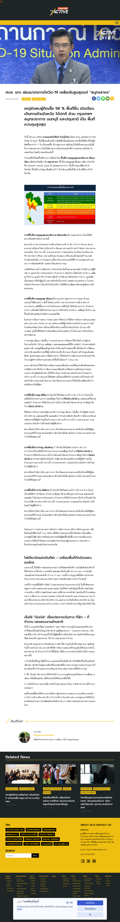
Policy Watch (47, 834)
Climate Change (43, 885)
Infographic (76, 883)
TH (71, 902)
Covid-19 (26, 99)
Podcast (108, 876)
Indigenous (49, 830)
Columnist (66, 883)
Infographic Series (76, 892)
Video (85, 876)
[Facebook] (94, 98)
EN (67, 902)
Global (33, 881)
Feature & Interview (66, 880)
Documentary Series (88, 894)
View (96, 876)
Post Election (14, 839)
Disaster (43, 881)
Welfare (47, 793)
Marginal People (22, 896)
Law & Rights (86, 789)
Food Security (21, 888)
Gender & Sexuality (102, 789)
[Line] (103, 98)
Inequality (12, 834)
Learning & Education (52, 789)
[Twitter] (98, 98)
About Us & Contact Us (96, 824)
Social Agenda (51, 839)
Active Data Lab (15, 830)
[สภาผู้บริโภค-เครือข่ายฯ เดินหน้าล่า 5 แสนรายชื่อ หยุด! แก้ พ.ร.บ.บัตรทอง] (22, 775)
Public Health (39, 99)
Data (73, 876)
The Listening (32, 844)
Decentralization (22, 883)
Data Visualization (77, 880)
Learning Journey (87, 887)
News (54, 876)
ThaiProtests (14, 844)
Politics (9, 881)
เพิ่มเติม (19, 909)
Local (32, 886)
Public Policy (32, 839)
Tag (8, 825)
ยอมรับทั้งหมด (90, 903)
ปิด (90, 915)
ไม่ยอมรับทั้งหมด (90, 909)
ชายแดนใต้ (46, 844)
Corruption (10, 891)
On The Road (88, 891)
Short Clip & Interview (88, 880)
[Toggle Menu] (117, 22)
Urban (33, 883)
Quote (65, 886)
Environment (33, 830)
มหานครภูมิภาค (61, 844)
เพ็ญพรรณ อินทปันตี (44, 735)
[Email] (108, 98)
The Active (108, 880)
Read (64, 876)
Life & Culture (28, 834)
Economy (67, 789)
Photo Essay (98, 882)
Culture (33, 893)
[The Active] (59, 11)
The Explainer (88, 883)
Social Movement (27, 789)
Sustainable (44, 891)
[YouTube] (94, 861)
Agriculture (44, 888)
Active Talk (108, 884)
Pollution (43, 879)
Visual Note (77, 886)
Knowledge (77, 888)
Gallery (98, 879)
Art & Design (33, 890)
